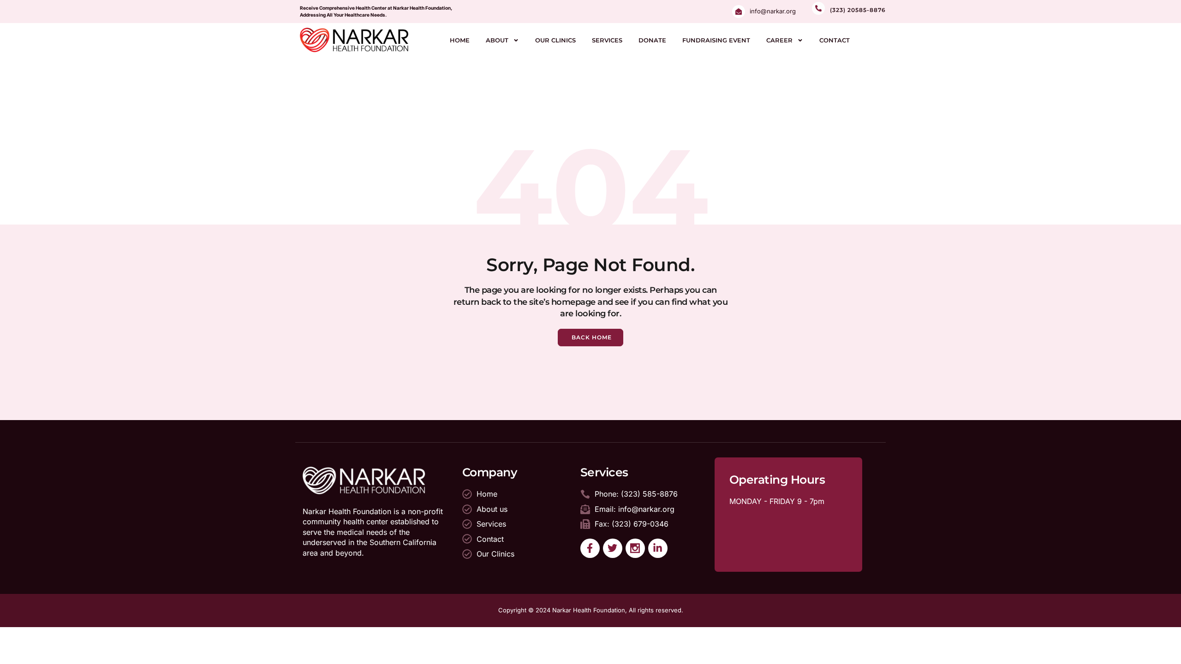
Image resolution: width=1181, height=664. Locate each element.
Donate (652, 40)
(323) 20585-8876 (858, 9)
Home (460, 40)
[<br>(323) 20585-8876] (818, 8)
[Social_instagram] (635, 548)
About (497, 40)
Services (607, 40)
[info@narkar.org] (738, 11)
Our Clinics (555, 40)
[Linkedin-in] (658, 548)
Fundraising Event (716, 40)
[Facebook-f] (590, 548)
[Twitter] (612, 548)
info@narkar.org (773, 11)
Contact (834, 40)
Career (779, 40)
